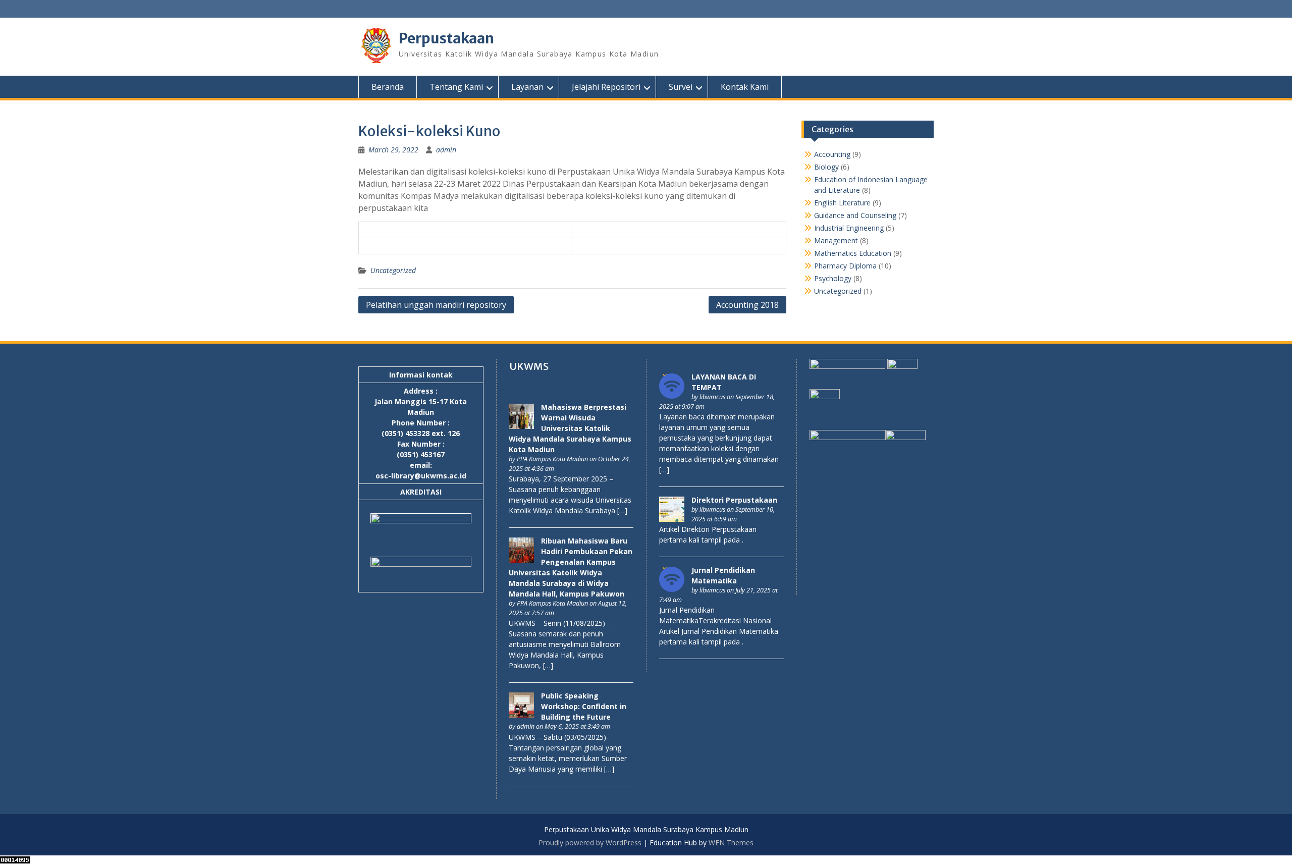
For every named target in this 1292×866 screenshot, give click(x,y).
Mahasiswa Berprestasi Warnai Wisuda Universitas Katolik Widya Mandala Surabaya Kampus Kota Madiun (570, 428)
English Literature (842, 202)
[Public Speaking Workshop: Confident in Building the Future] (521, 715)
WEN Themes (731, 842)
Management (836, 240)
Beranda (387, 86)
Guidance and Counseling (855, 215)
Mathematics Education (852, 253)
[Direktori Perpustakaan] (671, 519)
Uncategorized (393, 270)
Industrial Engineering (849, 228)
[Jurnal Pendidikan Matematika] (671, 589)
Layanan (527, 86)
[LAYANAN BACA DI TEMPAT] (671, 396)
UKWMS (529, 366)
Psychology (832, 278)
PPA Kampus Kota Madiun (552, 459)
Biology (826, 167)
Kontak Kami (745, 86)
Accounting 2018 (747, 304)
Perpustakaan (446, 38)
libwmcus (712, 397)
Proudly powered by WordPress (590, 842)
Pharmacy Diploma (845, 265)
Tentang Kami (456, 86)
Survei (680, 86)
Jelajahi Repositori (606, 86)
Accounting (832, 154)
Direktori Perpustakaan (734, 500)
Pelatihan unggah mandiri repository (436, 304)
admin (446, 149)
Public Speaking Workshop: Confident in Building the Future (583, 706)
